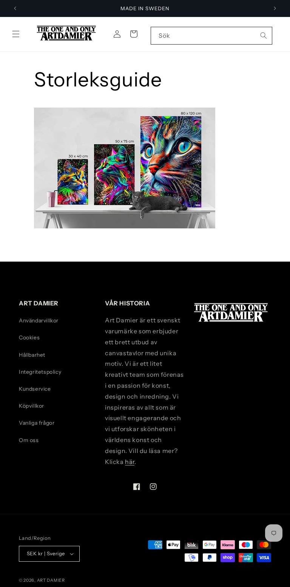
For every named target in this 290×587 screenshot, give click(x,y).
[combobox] (211, 35)
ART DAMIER (51, 580)
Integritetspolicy (40, 371)
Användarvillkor (39, 320)
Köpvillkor (31, 405)
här (129, 461)
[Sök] (263, 35)
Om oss (29, 440)
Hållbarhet (32, 354)
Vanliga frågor (36, 422)
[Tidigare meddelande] (15, 8)
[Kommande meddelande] (275, 8)
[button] (16, 34)
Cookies (29, 337)
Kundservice (35, 388)
